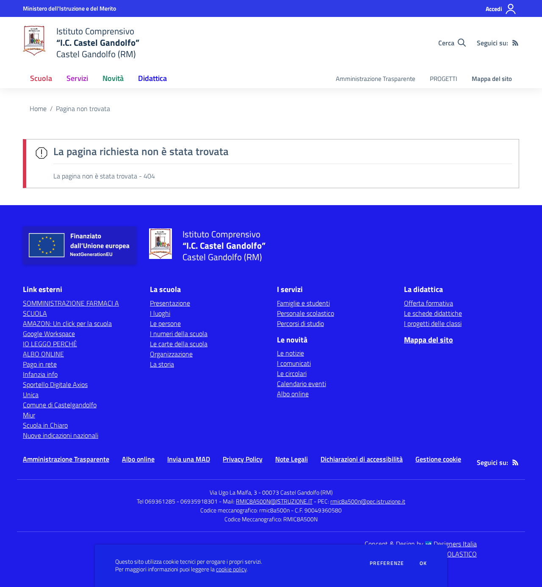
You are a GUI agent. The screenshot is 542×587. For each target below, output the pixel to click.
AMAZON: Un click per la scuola (67, 323)
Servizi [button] (77, 78)
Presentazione (170, 303)
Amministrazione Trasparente (375, 78)
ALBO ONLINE (43, 354)
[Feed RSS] (515, 43)
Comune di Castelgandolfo (60, 405)
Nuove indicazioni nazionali (60, 435)
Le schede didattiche (433, 313)
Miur (29, 415)
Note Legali (291, 459)
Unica (31, 394)
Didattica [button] (152, 78)
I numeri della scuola (178, 333)
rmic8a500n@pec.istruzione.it (367, 501)
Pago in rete (40, 364)
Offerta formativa (428, 303)
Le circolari (292, 373)
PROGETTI (443, 78)
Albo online (293, 394)
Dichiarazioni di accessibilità (362, 459)
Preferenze (387, 563)
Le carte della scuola (178, 344)
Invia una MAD (188, 459)
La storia (162, 364)
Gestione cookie (438, 459)
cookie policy (231, 569)
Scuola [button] (41, 78)
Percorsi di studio (300, 323)
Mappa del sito (492, 78)
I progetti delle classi (433, 323)
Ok (423, 563)
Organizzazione (171, 354)
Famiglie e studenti (303, 303)
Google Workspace (49, 333)
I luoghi (160, 313)
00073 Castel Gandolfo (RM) (297, 492)
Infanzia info (40, 374)
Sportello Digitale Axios (55, 384)
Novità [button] (113, 78)
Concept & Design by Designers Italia (421, 544)
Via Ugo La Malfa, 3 (233, 492)
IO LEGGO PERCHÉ (50, 344)
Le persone (165, 323)
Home (38, 108)
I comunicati (294, 363)
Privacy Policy (243, 459)
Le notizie (290, 353)
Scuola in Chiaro (45, 425)
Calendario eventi (301, 383)
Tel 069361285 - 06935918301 (177, 501)
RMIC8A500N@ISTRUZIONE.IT (274, 501)
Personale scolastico (305, 313)
